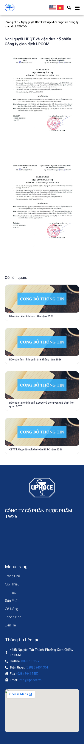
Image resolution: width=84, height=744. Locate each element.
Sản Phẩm (12, 601)
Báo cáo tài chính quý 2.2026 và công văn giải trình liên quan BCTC (41, 404)
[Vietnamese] (60, 7)
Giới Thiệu (12, 584)
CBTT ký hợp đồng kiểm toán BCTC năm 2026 (35, 449)
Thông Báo (13, 617)
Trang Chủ (12, 576)
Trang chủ (11, 22)
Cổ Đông (11, 609)
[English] (53, 7)
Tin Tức (10, 592)
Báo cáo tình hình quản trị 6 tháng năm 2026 (35, 359)
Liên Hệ (10, 625)
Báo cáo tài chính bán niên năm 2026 (31, 316)
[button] (69, 7)
